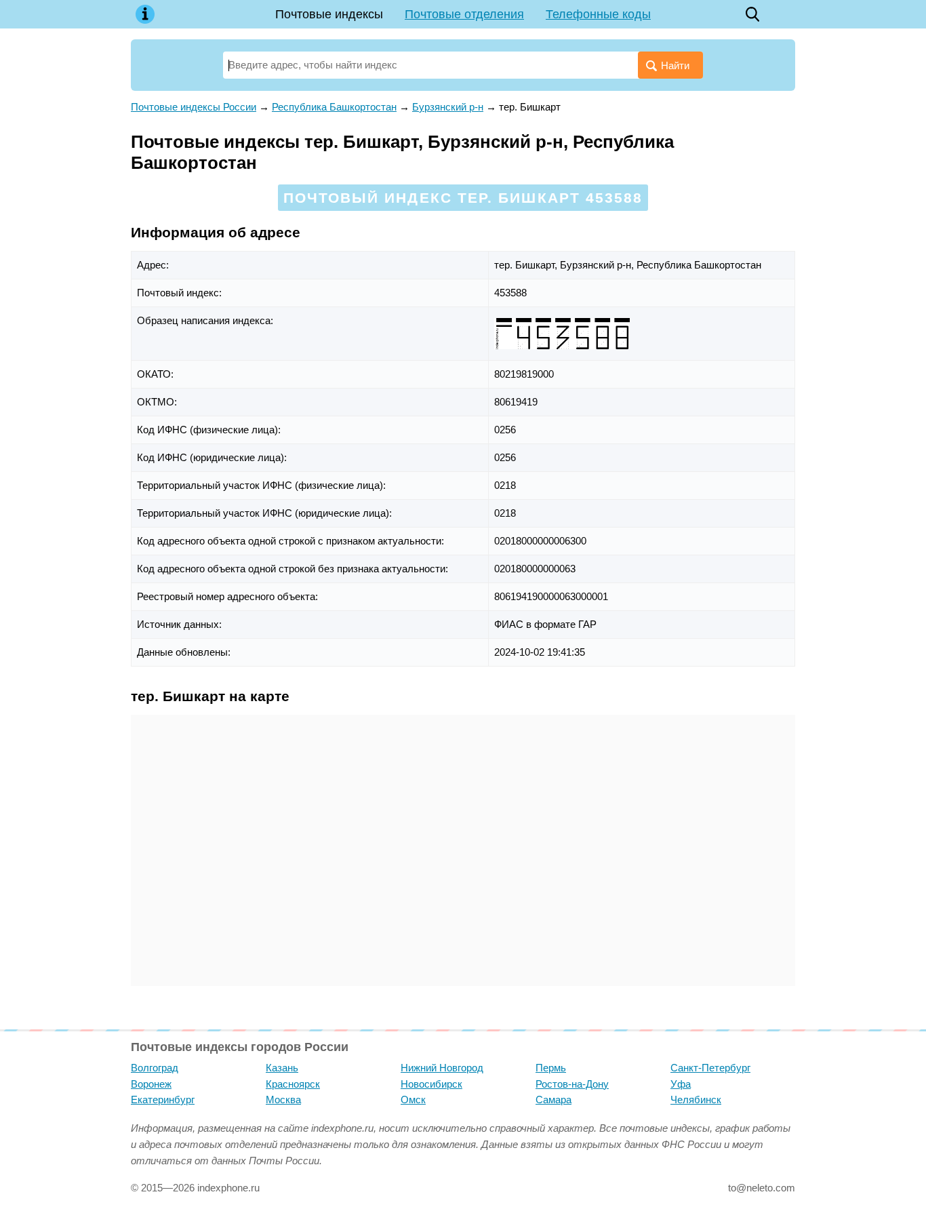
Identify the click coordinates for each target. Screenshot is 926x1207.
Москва (283, 1099)
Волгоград (154, 1067)
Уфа (680, 1084)
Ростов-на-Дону (572, 1084)
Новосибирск (431, 1084)
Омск (413, 1099)
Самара (553, 1099)
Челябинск (695, 1099)
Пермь (551, 1067)
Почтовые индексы (329, 14)
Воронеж (151, 1084)
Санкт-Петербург (710, 1067)
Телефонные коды (598, 14)
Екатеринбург (163, 1099)
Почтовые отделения (464, 14)
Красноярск (293, 1084)
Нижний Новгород (442, 1067)
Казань (282, 1067)
